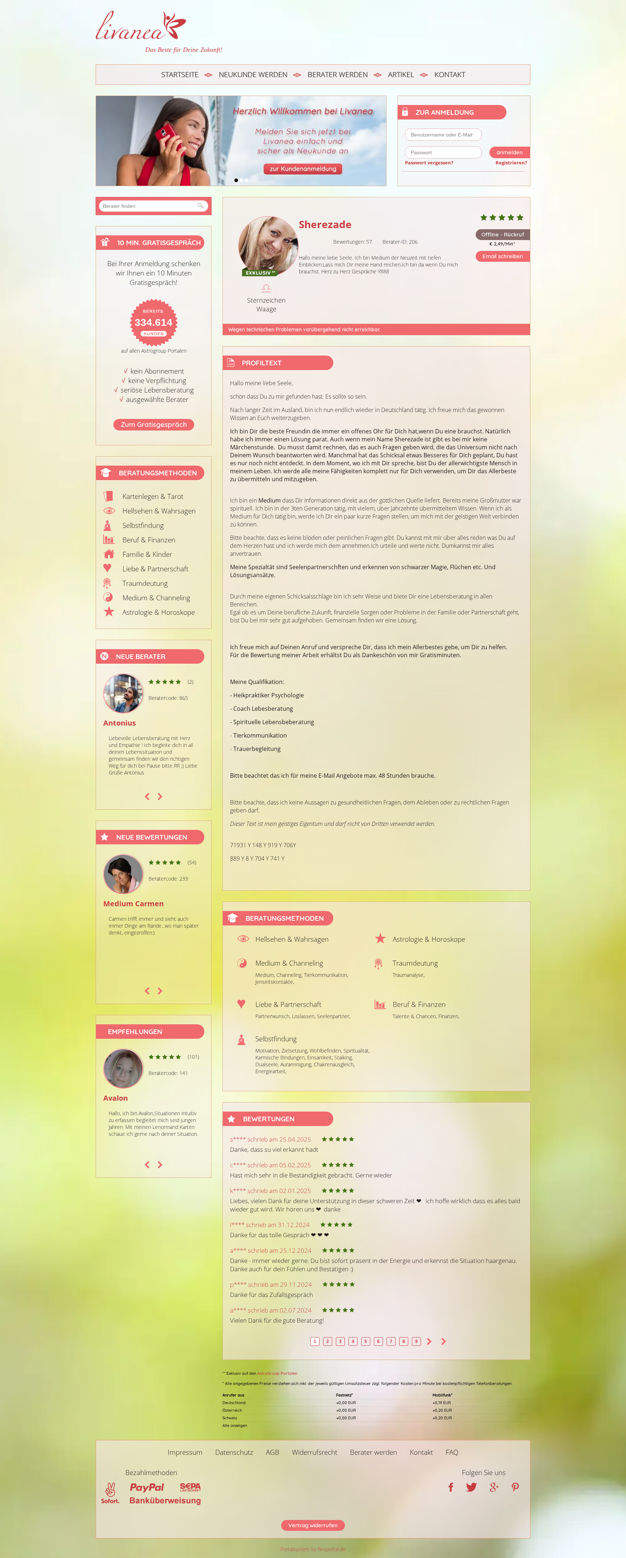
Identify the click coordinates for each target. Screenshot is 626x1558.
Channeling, (289, 974)
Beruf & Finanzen (148, 540)
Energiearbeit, (271, 1071)
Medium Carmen (133, 903)
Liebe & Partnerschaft (155, 569)
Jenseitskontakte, (274, 981)
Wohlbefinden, (326, 1050)
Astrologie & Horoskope (158, 612)
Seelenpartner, (333, 1016)
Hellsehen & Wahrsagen (159, 511)
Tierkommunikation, (326, 974)
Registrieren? (511, 162)
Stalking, (343, 1057)
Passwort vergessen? (429, 162)
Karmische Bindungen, (280, 1057)
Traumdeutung (145, 583)
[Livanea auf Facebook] (450, 1489)
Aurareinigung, (296, 1064)
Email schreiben (503, 256)
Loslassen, (304, 1016)
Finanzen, (448, 1016)
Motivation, (267, 1050)
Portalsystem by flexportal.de (313, 1549)
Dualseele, (267, 1064)
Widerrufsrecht (314, 1452)
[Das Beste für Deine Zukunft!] (159, 25)
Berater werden (338, 74)
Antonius (119, 723)
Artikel (401, 74)
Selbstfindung (143, 525)
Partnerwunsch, (273, 1016)
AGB (272, 1452)
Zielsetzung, (294, 1050)
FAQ (452, 1452)
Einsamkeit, (320, 1057)
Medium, (265, 974)
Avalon (115, 1098)
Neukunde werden (253, 74)
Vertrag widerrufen (313, 1525)
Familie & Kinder (147, 554)
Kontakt (449, 74)
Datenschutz (234, 1452)
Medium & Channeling (156, 597)
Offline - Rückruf (502, 234)
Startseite (180, 74)
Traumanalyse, (409, 974)
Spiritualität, (356, 1050)
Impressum (185, 1452)
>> (443, 1341)
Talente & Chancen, (415, 1016)
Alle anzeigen (234, 1425)
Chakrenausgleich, (334, 1064)
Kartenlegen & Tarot (152, 496)
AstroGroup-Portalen (277, 1373)
